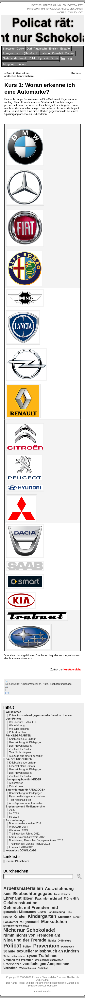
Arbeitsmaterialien (31, 683)
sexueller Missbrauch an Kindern (48, 951)
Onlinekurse (16, 786)
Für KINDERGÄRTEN (18, 735)
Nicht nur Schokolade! (29, 930)
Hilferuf (7, 917)
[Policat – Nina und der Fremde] (42, 30)
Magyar (69, 53)
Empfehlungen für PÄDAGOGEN (25, 789)
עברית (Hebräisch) (27, 53)
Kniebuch (64, 916)
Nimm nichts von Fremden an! (31, 935)
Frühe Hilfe (71, 898)
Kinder (19, 916)
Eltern (28, 898)
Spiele (32, 956)
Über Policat (13, 718)
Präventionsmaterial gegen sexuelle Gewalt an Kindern (40, 715)
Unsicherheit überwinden (49, 960)
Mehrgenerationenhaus (16, 925)
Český (21, 48)
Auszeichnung (59, 888)
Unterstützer (12, 964)
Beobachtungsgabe (61, 683)
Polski (32, 58)
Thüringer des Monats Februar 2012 (29, 843)
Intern (37, 991)
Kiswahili (57, 53)
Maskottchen (54, 921)
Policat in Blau (17, 732)
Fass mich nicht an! (48, 898)
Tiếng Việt (9, 64)
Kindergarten (42, 916)
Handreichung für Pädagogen (25, 742)
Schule (9, 951)
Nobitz (52, 940)
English (53, 48)
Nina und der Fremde (24, 940)
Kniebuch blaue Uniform (22, 738)
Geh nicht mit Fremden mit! (30, 907)
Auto (45, 683)
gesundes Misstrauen (19, 911)
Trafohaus (48, 955)
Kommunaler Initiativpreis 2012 (26, 837)
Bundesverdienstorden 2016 (25, 823)
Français (8, 53)
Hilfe (69, 912)
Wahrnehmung (27, 968)
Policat (12, 946)
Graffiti (42, 911)
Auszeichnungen (16, 820)
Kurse (74, 73)
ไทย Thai (66, 58)
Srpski (55, 58)
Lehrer (76, 917)
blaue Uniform (62, 894)
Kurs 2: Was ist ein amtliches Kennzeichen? (19, 75)
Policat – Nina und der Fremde (48, 977)
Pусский (43, 58)
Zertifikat (43, 968)
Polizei (27, 946)
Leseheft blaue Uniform (22, 766)
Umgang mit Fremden (18, 959)
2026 (12, 809)
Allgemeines (16, 782)
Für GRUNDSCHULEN (19, 759)
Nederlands (10, 58)
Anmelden (45, 991)
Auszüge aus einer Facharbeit (26, 755)
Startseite (9, 48)
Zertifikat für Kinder (20, 749)
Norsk (23, 58)
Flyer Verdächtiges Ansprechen (27, 796)
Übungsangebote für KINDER (23, 779)
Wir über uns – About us (23, 722)
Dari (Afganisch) (37, 48)
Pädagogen (67, 946)
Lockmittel (10, 922)
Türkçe (21, 64)
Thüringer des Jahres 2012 (24, 833)
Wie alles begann (19, 728)
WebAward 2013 (18, 830)
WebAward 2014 (18, 826)
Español (65, 48)
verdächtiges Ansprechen (46, 964)
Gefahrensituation (20, 903)
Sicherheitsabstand (14, 956)
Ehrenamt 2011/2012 (21, 847)
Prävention (46, 946)
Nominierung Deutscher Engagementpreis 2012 (36, 840)
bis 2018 (14, 816)
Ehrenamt (12, 898)
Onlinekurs (64, 940)
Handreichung (56, 911)
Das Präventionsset (20, 745)
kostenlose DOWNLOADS (21, 850)
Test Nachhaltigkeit (20, 752)
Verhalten (10, 968)
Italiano (45, 53)
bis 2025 (14, 813)
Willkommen (13, 711)
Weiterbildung (17, 725)
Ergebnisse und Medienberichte (25, 806)
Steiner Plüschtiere (17, 861)
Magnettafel (29, 922)
